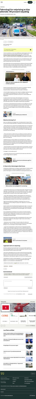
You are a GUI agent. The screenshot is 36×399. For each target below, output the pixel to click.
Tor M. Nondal (3, 382)
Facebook (14, 379)
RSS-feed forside (16, 377)
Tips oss (33, 373)
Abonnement (3, 389)
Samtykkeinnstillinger (28, 379)
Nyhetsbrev (26, 377)
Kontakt (2, 391)
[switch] (31, 49)
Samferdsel (6, 266)
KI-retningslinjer (27, 383)
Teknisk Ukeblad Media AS (9, 395)
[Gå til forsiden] (2, 2)
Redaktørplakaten (23, 386)
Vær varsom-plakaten (15, 386)
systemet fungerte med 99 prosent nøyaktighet (12, 55)
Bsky (13, 383)
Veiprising (10, 266)
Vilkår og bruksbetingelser (29, 381)
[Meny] (34, 2)
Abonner (30, 2)
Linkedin (14, 381)
